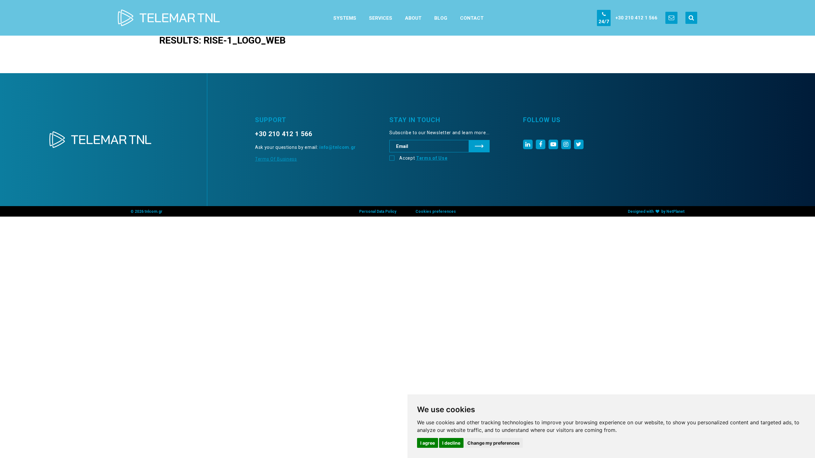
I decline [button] (451, 443)
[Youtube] (553, 144)
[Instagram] (566, 144)
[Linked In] (528, 144)
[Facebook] (540, 144)
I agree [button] (427, 443)
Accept (423, 158)
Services (380, 18)
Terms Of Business (276, 159)
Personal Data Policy (377, 211)
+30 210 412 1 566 (636, 18)
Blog (440, 18)
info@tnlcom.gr (337, 147)
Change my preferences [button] (493, 443)
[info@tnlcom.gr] (671, 18)
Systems (344, 18)
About (413, 18)
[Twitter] (579, 144)
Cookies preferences (435, 211)
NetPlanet (675, 211)
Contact (472, 18)
